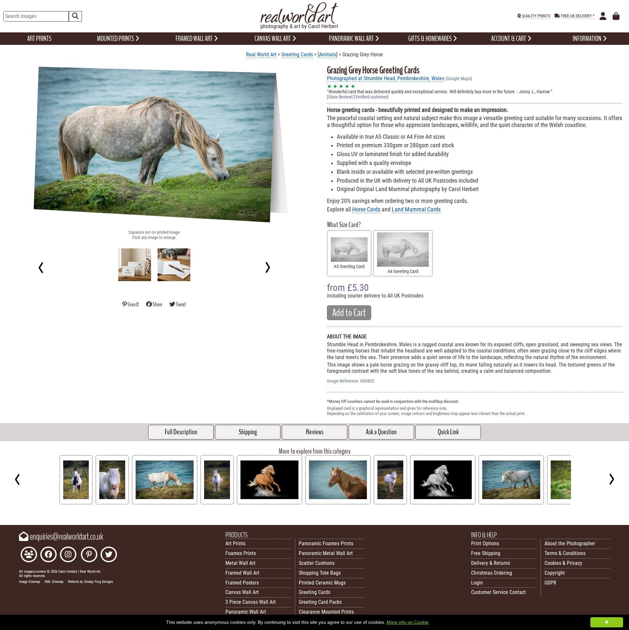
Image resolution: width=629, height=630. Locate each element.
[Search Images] (75, 16)
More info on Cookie (408, 622)
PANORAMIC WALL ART (352, 38)
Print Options (485, 543)
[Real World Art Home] (299, 28)
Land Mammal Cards (416, 209)
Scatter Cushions (316, 563)
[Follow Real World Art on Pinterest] (89, 555)
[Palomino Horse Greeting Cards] (443, 502)
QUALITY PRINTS (536, 15)
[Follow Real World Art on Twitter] (109, 555)
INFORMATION (587, 38)
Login (477, 583)
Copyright (554, 573)
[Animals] (327, 54)
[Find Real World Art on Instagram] (68, 555)
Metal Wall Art (240, 563)
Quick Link (448, 432)
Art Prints (235, 543)
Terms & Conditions (564, 553)
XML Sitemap (54, 582)
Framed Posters (242, 583)
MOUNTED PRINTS (116, 38)
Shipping (248, 432)
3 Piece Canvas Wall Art (250, 602)
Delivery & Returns (490, 563)
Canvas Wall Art (242, 592)
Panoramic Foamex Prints (326, 543)
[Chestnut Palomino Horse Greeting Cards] (269, 502)
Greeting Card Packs (320, 602)
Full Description (181, 432)
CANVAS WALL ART (273, 38)
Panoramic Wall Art (245, 612)
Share (157, 304)
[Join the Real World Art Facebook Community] (29, 555)
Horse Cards (366, 209)
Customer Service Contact (498, 592)
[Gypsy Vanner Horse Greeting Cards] (76, 502)
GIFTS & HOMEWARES (430, 38)
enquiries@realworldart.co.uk (66, 537)
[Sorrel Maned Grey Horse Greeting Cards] (164, 502)
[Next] (267, 267)
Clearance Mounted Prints (326, 612)
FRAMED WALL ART (195, 38)
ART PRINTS (39, 38)
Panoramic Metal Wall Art (326, 553)
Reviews (314, 432)
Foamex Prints (240, 553)
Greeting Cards (297, 54)
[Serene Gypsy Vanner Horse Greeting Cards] (390, 502)
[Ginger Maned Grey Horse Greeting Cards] (511, 502)
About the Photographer (569, 543)
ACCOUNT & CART (509, 38)
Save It (133, 304)
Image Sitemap (29, 582)
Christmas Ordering (491, 573)
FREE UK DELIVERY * (578, 15)
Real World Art (261, 54)
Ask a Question (381, 432)
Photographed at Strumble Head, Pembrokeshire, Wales (385, 78)
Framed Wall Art (242, 573)
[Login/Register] (603, 16)
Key (3, 509)
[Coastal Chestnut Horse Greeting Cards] (338, 502)
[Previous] (41, 267)
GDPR (550, 583)
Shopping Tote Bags (320, 573)
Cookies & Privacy (563, 563)
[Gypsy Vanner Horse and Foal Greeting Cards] (217, 502)
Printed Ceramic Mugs (322, 583)
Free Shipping (485, 553)
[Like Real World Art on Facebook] (48, 555)
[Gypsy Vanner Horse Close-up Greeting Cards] (112, 502)
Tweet (180, 304)
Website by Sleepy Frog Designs (90, 582)
